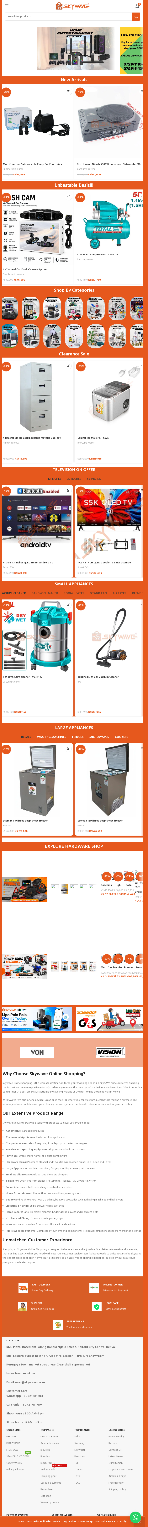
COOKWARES (14, 1463)
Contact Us (114, 1450)
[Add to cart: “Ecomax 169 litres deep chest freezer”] (142, 748)
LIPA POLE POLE (49, 1436)
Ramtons (79, 1456)
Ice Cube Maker (85, 443)
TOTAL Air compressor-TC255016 (97, 255)
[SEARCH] (136, 17)
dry (79, 682)
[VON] (37, 1052)
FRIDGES (11, 1436)
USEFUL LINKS (116, 1430)
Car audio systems (50, 1483)
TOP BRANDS (82, 1430)
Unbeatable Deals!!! (74, 185)
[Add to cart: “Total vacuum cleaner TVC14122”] (68, 604)
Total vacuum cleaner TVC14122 (22, 677)
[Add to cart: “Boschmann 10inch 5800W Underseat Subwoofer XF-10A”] (142, 91)
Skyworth (80, 1450)
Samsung (79, 1443)
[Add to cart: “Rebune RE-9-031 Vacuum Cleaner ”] (142, 604)
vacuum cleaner (11, 682)
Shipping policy (117, 1489)
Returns (112, 1443)
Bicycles (45, 1450)
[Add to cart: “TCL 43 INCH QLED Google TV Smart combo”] (142, 490)
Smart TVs (8, 568)
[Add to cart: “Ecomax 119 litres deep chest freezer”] (68, 748)
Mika (77, 1436)
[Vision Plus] (111, 1052)
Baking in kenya (15, 1469)
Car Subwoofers (86, 169)
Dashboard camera (13, 274)
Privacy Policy (116, 1436)
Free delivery (116, 1483)
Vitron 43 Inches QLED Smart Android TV (28, 563)
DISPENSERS (13, 1443)
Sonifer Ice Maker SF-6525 (93, 438)
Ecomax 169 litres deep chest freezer (100, 821)
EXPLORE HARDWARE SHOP (74, 846)
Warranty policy (49, 1502)
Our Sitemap (115, 1463)
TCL (76, 1463)
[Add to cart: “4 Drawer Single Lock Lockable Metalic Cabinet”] (68, 365)
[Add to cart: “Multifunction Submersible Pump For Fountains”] (68, 91)
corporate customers (120, 1469)
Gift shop (45, 1496)
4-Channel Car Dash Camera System (25, 269)
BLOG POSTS (47, 1463)
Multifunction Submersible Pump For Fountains (32, 164)
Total (77, 1476)
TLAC (77, 1483)
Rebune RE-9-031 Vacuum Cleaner (98, 677)
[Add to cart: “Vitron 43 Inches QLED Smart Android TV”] (68, 490)
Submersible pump (13, 169)
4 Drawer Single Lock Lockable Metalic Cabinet (32, 438)
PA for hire (46, 1489)
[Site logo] (72, 6)
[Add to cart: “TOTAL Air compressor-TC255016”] (142, 196)
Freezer (7, 826)
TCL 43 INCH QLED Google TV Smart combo (104, 563)
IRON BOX (12, 1450)
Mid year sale (53, 1469)
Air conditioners (49, 1443)
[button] (135, 1517)
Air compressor (85, 260)
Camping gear (48, 1476)
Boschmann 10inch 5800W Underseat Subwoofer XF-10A (109, 166)
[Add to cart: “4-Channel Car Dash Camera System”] (68, 196)
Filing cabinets (11, 443)
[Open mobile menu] (7, 6)
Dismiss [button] (139, 1522)
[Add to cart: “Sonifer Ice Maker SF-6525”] (142, 365)
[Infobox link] (36, 1288)
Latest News (115, 1456)
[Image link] (9, 308)
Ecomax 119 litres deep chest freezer (25, 821)
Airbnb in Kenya (117, 1476)
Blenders (45, 1456)
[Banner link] (55, 889)
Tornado (79, 1469)
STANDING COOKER (18, 1456)
